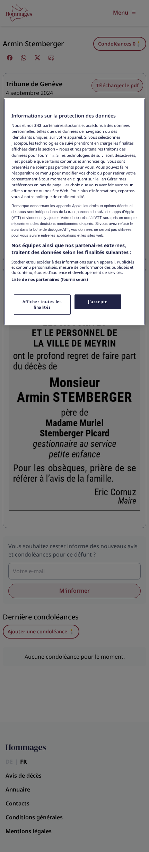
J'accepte (98, 301)
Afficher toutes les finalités (42, 304)
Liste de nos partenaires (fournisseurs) (49, 279)
